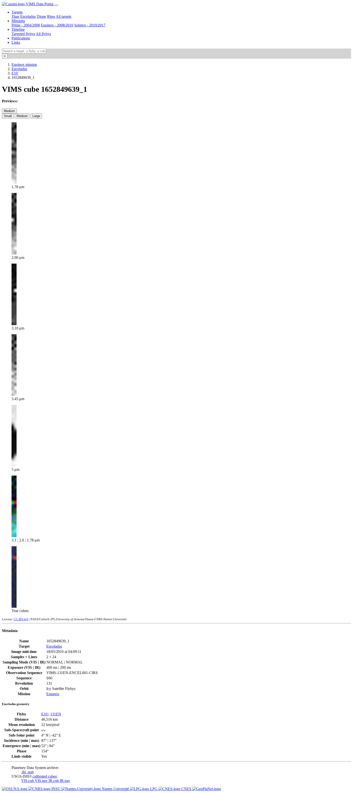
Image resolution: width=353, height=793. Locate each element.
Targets (17, 12)
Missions (18, 21)
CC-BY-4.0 (21, 619)
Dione (41, 16)
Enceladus (28, 16)
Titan (15, 16)
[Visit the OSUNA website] (15, 789)
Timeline (18, 29)
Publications (21, 38)
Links (16, 42)
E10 (15, 73)
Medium (9, 111)
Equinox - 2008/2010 (57, 25)
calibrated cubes (44, 776)
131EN (55, 714)
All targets (63, 16)
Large (36, 116)
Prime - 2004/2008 (26, 25)
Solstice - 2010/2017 (89, 25)
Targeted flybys (23, 34)
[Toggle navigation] (56, 5)
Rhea (51, 16)
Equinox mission (24, 64)
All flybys (43, 34)
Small (8, 116)
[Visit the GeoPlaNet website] (206, 789)
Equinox (52, 694)
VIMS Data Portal (39, 4)
